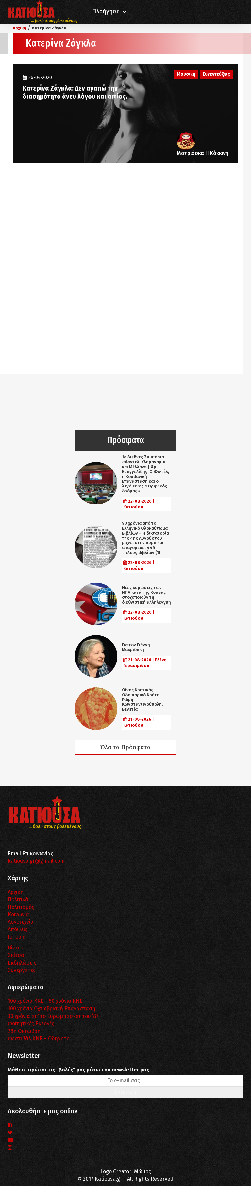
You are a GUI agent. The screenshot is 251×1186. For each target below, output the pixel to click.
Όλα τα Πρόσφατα (125, 747)
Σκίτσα (16, 955)
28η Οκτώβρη (24, 1031)
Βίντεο (15, 948)
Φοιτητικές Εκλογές (31, 1023)
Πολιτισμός (21, 907)
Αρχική (16, 892)
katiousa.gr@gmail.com (36, 861)
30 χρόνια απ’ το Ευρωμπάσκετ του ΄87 (53, 1016)
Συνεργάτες (22, 970)
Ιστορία (17, 937)
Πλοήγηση (106, 11)
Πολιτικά (18, 899)
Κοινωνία (18, 915)
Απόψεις (17, 929)
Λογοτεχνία (21, 922)
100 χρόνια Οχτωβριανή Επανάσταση (51, 1008)
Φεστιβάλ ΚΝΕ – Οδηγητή (39, 1039)
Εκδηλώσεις (22, 963)
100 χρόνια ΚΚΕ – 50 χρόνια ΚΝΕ (45, 1001)
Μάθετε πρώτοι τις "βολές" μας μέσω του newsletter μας (78, 1070)
